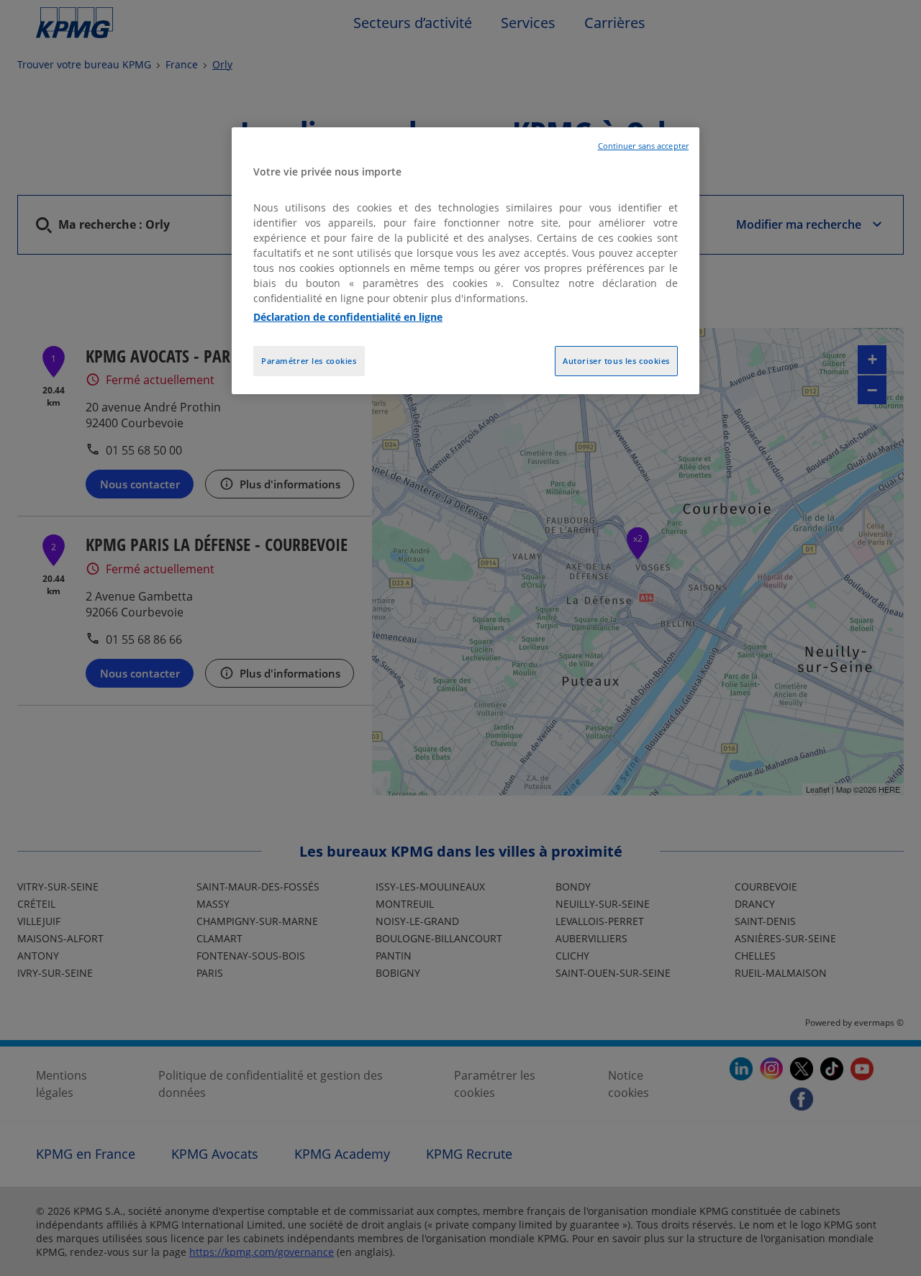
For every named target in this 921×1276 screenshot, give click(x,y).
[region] (465, 260)
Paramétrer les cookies (309, 360)
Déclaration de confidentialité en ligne (348, 317)
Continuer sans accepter (643, 146)
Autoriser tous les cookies (616, 360)
